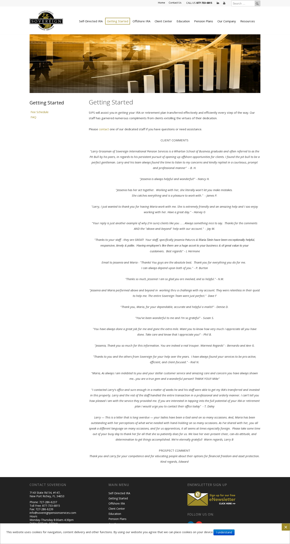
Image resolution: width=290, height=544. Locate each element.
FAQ (33, 117)
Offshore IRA (141, 21)
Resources (247, 21)
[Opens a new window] (218, 3)
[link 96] (212, 498)
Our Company (226, 21)
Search (257, 3)
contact (104, 129)
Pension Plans (203, 21)
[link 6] (46, 20)
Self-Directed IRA (91, 21)
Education (183, 21)
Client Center (163, 21)
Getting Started (117, 21)
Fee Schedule (40, 112)
